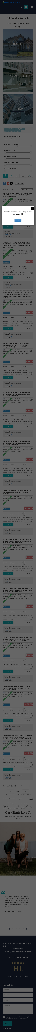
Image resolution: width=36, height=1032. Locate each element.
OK (18, 220)
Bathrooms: (10, 156)
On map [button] (17, 176)
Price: (11, 144)
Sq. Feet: (10, 169)
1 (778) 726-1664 (8, 235)
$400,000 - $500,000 (18, 116)
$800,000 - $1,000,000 (18, 51)
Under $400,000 (18, 112)
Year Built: (11, 162)
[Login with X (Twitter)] (11, 184)
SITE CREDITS (23, 976)
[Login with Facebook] (4, 184)
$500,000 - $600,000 (18, 83)
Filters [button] (29, 176)
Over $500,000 (18, 119)
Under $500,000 (18, 80)
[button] (21, 7)
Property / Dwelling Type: (12, 136)
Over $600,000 (18, 87)
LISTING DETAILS (8, 227)
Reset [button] (23, 176)
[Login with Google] (8, 184)
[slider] (17, 146)
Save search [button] (5, 176)
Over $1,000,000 (17, 54)
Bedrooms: (10, 150)
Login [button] (19, 183)
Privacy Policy (13, 976)
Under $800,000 (18, 47)
